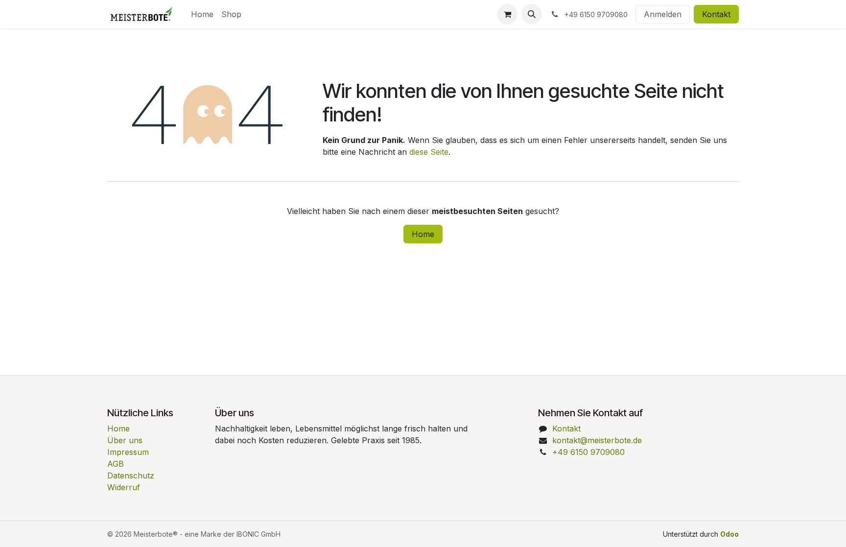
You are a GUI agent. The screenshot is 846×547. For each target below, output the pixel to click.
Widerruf (123, 487)
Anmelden (663, 14)
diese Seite (428, 152)
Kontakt (716, 14)
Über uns (124, 440)
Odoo (729, 534)
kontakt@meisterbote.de (597, 440)
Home (423, 234)
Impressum (128, 452)
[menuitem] (202, 14)
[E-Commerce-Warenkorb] (507, 14)
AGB (115, 464)
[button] (531, 14)
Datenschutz (130, 475)
